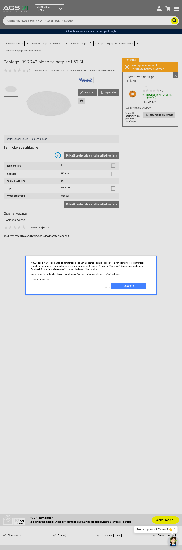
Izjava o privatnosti (40, 279)
